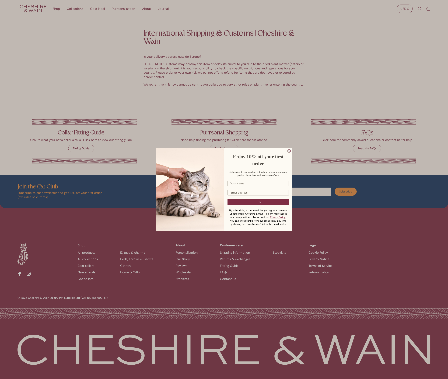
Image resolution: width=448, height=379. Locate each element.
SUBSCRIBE (258, 202)
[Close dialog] (289, 151)
